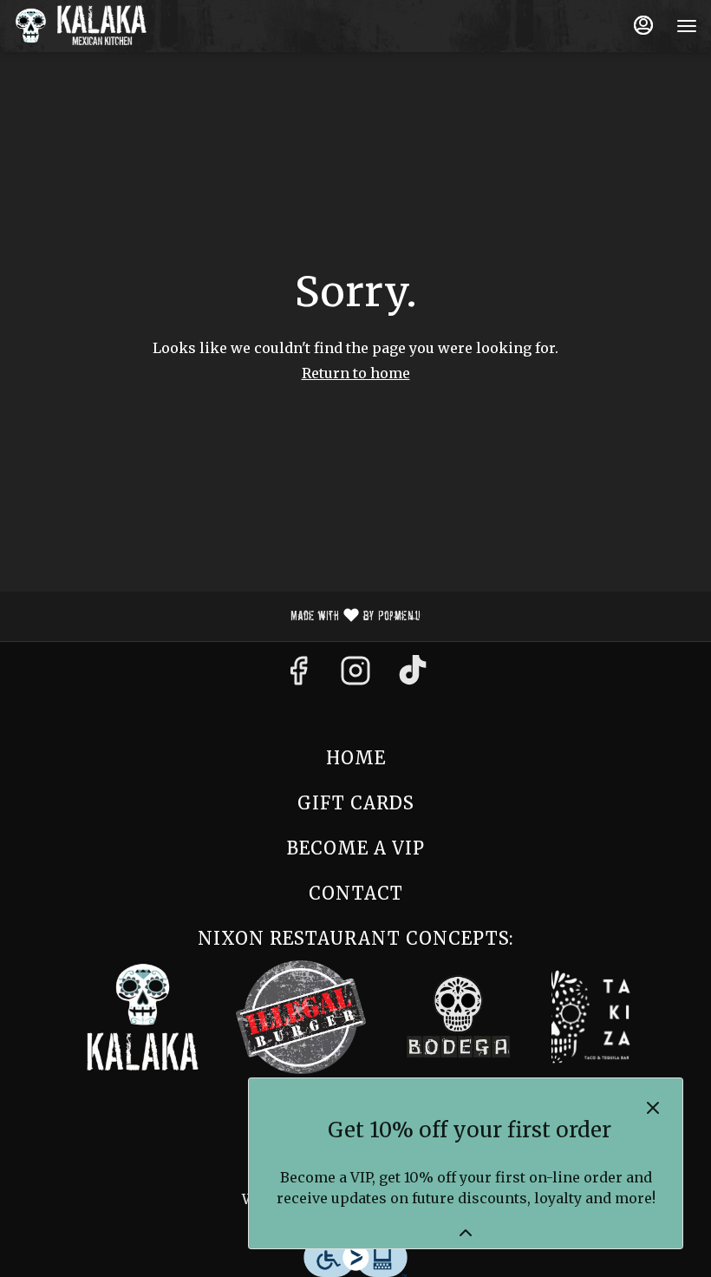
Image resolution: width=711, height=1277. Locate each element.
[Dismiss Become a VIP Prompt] (653, 1108)
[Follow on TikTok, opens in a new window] (412, 676)
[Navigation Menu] (687, 26)
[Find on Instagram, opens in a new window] (355, 676)
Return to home (356, 373)
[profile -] (643, 25)
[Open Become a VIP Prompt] (465, 1232)
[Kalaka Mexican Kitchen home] (92, 26)
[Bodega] (459, 1015)
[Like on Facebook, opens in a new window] (298, 676)
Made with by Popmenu (217, 617)
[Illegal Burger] (301, 1015)
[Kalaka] (143, 1015)
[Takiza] (593, 1015)
